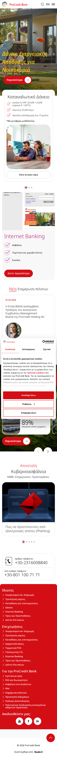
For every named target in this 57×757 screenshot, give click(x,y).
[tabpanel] (28, 327)
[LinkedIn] (37, 721)
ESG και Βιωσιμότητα (16, 680)
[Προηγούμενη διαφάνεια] (38, 451)
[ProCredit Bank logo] (20, 4)
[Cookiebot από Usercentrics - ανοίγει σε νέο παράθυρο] (42, 342)
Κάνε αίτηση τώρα (28, 174)
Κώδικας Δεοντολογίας (17, 701)
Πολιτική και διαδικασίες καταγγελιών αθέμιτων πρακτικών (25, 706)
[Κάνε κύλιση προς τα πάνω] (50, 738)
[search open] (42, 4)
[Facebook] (28, 721)
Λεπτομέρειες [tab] (28, 349)
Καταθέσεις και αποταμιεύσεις (21, 603)
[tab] (13, 289)
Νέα (7, 688)
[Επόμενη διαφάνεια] (48, 451)
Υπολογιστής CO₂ (14, 652)
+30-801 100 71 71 (22, 574)
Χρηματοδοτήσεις (14, 644)
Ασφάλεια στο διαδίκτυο (18, 684)
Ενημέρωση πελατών (16, 693)
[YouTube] (19, 721)
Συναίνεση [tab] (10, 349)
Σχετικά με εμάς (13, 676)
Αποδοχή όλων (28, 395)
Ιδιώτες (8, 590)
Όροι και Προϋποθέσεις (17, 616)
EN (48, 4)
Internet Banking (14, 612)
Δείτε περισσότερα (19, 273)
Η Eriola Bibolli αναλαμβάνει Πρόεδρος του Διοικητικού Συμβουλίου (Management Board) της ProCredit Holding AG (24, 312)
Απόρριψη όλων (28, 413)
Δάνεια (9, 607)
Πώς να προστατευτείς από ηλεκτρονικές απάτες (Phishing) (27, 529)
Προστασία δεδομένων (17, 697)
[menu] (53, 4)
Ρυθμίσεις (27, 404)
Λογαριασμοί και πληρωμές (19, 595)
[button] (26, 187)
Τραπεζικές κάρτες (15, 599)
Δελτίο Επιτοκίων (14, 620)
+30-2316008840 (31, 562)
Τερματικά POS (13, 648)
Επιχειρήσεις (12, 626)
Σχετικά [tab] (46, 349)
